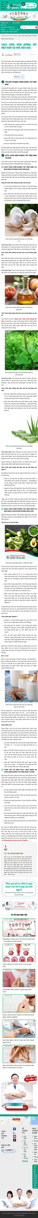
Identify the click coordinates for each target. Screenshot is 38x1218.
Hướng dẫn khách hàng (9, 32)
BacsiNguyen (9, 55)
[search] (36, 27)
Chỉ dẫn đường (26, 1156)
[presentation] (3, 17)
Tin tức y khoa (14, 29)
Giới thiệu (16, 23)
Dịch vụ (3, 25)
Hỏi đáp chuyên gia (7, 27)
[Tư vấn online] (19, 1205)
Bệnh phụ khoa (9, 945)
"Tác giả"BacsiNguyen (15, 853)
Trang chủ (4, 23)
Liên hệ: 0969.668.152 (30, 5)
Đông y (3, 29)
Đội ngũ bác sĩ (25, 1143)
